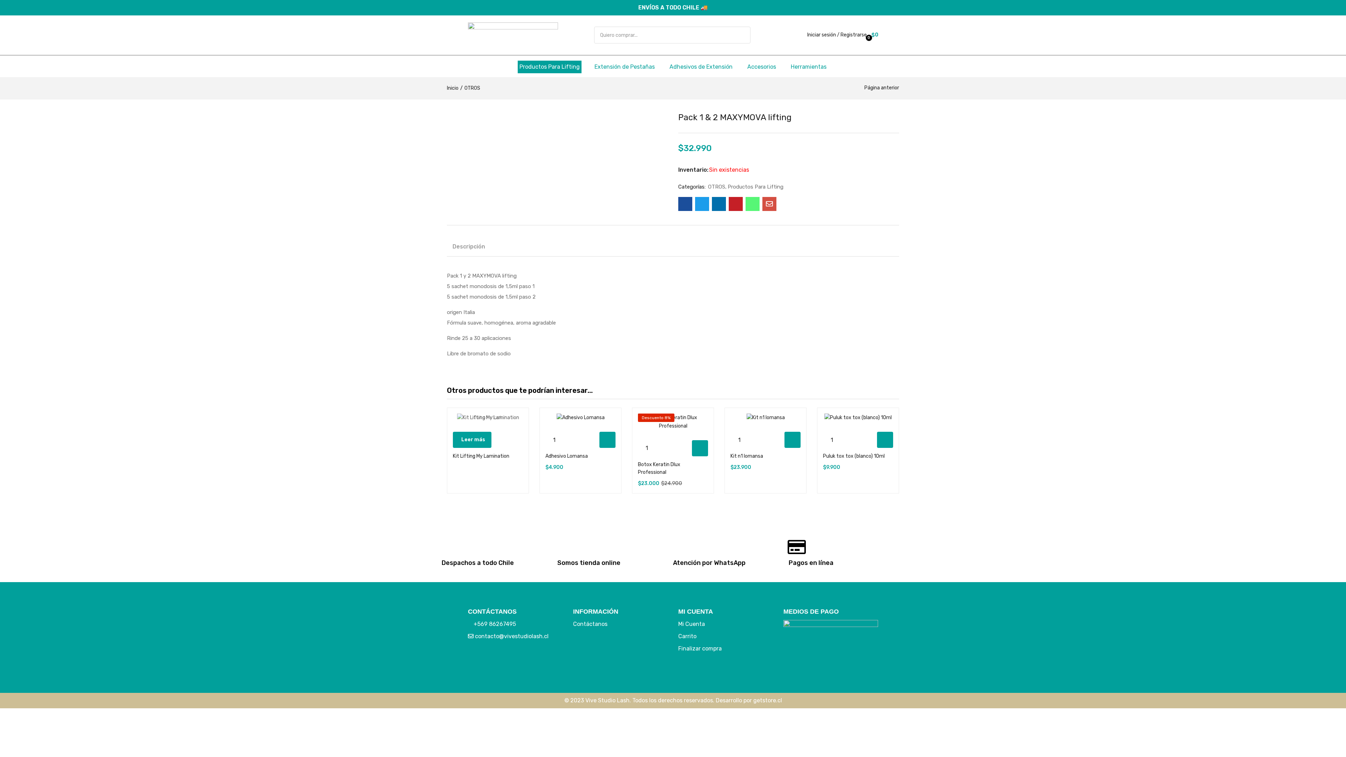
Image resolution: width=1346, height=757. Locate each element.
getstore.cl (767, 700)
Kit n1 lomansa (746, 456)
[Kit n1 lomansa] (765, 418)
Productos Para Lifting (549, 66)
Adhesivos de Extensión (701, 66)
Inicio (452, 88)
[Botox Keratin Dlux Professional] (673, 422)
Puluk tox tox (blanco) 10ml (854, 456)
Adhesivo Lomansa (566, 456)
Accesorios (761, 66)
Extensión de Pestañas (624, 66)
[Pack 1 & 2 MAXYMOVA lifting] (685, 204)
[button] (874, 35)
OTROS (472, 88)
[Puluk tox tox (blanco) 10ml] (858, 418)
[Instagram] (498, 659)
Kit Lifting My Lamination (481, 456)
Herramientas (809, 66)
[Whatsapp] (519, 659)
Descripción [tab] (469, 246)
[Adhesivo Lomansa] (580, 418)
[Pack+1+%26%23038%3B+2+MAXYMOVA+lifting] (702, 204)
